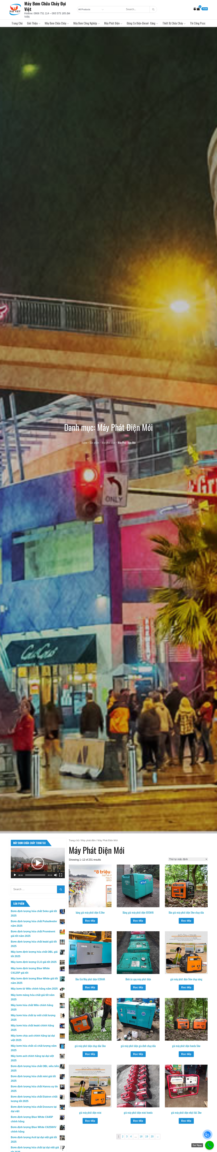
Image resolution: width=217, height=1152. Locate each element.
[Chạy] (15, 875)
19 (146, 1136)
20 (152, 1136)
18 (141, 1136)
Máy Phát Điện (112, 23)
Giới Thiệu (32, 23)
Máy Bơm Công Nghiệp (85, 23)
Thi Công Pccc (197, 23)
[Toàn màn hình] (60, 875)
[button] (37, 863)
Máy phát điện (88, 840)
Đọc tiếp (90, 920)
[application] (38, 863)
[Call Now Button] (209, 1145)
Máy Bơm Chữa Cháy (55, 23)
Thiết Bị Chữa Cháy (173, 23)
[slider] (35, 875)
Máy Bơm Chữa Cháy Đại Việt (45, 6)
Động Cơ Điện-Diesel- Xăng (141, 23)
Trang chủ (17, 23)
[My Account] (194, 8)
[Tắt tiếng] (55, 875)
